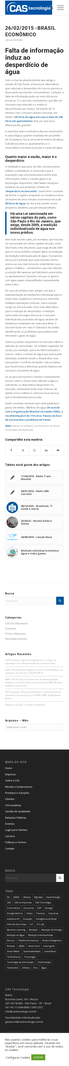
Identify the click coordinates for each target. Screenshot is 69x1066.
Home (8, 768)
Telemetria (12, 967)
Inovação (27, 918)
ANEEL (16, 897)
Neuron (11, 940)
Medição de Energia (51, 929)
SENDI (22, 945)
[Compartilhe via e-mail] (58, 450)
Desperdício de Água (47, 426)
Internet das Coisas (16, 924)
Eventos (10, 628)
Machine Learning (16, 929)
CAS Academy (13, 805)
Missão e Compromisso (18, 786)
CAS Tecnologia (43, 902)
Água (43, 967)
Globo (29, 913)
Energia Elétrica (15, 913)
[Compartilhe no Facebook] (11, 450)
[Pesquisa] (49, 7)
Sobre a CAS (12, 780)
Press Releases (15, 633)
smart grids (49, 945)
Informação (25, 430)
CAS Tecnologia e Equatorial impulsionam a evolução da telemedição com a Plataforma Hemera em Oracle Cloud (30, 662)
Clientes (10, 799)
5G (8, 897)
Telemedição (44, 962)
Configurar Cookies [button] (18, 1057)
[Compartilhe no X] (23, 450)
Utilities (26, 967)
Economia (11, 430)
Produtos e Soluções (17, 793)
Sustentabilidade (31, 951)
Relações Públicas (15, 817)
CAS (9, 902)
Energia (49, 908)
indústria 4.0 (13, 918)
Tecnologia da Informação (20, 962)
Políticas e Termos (15, 842)
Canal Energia (53, 897)
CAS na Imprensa (13, 40)
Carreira (10, 836)
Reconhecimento (16, 639)
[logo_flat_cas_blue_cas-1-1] (28, 7)
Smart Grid (33, 945)
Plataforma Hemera (28, 940)
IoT (31, 924)
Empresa (10, 774)
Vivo (35, 967)
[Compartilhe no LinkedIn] (46, 450)
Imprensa (53, 913)
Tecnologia (29, 956)
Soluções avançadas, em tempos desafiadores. (25, 704)
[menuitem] (49, 7)
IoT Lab (40, 924)
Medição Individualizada (40, 935)
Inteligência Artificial (46, 918)
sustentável (50, 951)
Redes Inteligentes (51, 940)
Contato (9, 848)
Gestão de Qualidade (17, 811)
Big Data (38, 897)
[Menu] (58, 7)
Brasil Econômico (23, 426)
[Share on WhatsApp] (34, 450)
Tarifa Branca (14, 956)
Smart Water (13, 951)
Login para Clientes (16, 830)
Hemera (40, 913)
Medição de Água (16, 935)
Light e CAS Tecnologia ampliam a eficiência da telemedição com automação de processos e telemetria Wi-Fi (34, 671)
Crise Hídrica (13, 908)
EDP (39, 908)
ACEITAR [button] (38, 1057)
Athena (27, 897)
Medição (33, 929)
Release (11, 945)
